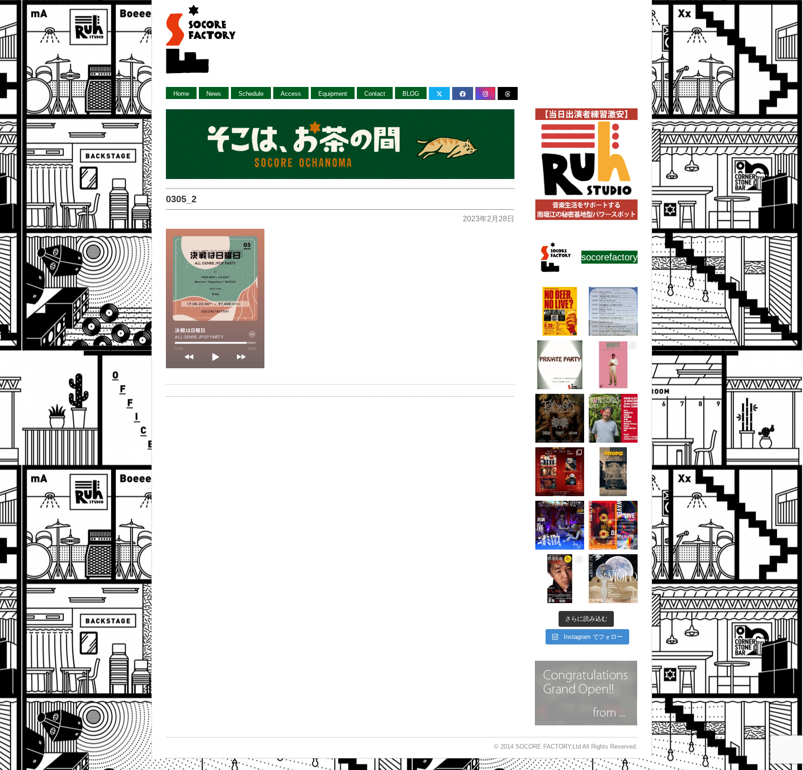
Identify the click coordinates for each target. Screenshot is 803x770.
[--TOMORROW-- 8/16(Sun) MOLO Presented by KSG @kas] (613, 578)
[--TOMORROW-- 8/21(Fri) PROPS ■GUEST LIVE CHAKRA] (613, 471)
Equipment (332, 93)
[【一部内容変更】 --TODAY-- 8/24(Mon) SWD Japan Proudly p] (559, 418)
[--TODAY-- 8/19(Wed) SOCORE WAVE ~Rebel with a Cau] (613, 525)
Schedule (250, 93)
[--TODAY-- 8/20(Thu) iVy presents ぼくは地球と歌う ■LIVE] (559, 525)
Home (181, 93)
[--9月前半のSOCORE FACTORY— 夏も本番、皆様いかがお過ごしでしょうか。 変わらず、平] (559, 578)
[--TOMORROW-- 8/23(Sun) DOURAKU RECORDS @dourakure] (613, 418)
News (213, 93)
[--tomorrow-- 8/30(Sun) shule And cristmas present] (559, 311)
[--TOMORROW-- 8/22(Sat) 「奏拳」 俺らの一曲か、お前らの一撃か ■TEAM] (559, 471)
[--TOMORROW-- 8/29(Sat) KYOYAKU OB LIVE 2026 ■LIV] (613, 311)
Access (291, 93)
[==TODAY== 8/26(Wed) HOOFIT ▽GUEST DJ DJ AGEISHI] (613, 364)
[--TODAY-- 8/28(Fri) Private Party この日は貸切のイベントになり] (559, 364)
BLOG (410, 93)
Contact (374, 93)
